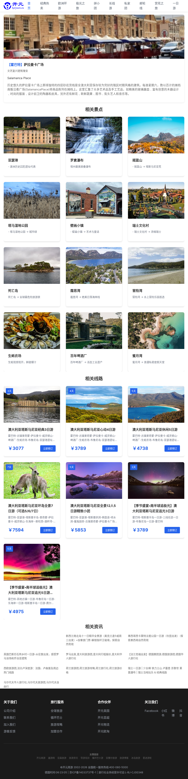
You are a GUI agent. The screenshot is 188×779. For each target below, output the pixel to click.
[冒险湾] (156, 265)
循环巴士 (56, 717)
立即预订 (48, 448)
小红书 (164, 713)
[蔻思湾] (94, 265)
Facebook (151, 711)
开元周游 (41, 758)
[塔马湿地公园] (32, 200)
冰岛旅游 (135, 758)
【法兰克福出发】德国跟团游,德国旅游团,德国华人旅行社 (155, 656)
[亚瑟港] (32, 135)
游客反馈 (9, 731)
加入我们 (9, 724)
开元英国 (103, 711)
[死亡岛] (32, 265)
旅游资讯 (73, 758)
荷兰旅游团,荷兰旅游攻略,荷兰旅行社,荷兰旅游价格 (94, 670)
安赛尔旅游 (111, 758)
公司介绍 (9, 711)
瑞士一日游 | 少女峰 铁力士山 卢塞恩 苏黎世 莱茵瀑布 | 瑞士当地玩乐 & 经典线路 (155, 670)
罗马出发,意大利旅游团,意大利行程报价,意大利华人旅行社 (94, 656)
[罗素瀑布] (94, 135)
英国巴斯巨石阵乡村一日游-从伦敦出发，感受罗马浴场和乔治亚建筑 (31, 656)
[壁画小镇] (94, 200)
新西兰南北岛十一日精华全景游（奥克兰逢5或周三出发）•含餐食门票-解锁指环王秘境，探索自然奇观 (94, 640)
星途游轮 (147, 758)
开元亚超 (103, 717)
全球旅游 (56, 711)
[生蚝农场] (32, 330)
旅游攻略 (56, 724)
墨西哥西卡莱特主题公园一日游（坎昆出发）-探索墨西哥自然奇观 (155, 637)
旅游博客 (124, 758)
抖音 (180, 713)
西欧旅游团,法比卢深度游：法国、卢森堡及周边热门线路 (31, 670)
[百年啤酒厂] (94, 330)
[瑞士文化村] (156, 200)
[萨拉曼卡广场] (94, 37)
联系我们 (9, 717)
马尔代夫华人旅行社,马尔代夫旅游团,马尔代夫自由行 (31, 684)
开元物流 (103, 724)
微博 (173, 713)
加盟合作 (56, 731)
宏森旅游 (61, 758)
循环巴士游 (97, 758)
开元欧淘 (103, 731)
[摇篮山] (156, 135)
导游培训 (85, 758)
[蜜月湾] (156, 330)
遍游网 (51, 758)
